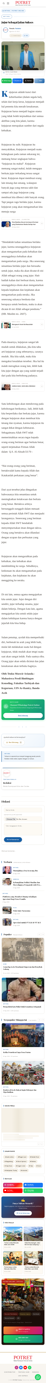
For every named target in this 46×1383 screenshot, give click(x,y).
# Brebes (33, 1161)
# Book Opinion (21, 1161)
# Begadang (9, 1161)
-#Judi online (9, 1157)
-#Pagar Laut (21, 1157)
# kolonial (24, 1170)
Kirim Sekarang (24, 1213)
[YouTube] (25, 1367)
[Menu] (8, 3)
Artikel (6, 16)
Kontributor (9, 1372)
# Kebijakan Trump (11, 1170)
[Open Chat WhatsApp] (38, 1377)
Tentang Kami (23, 1372)
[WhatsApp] (29, 1367)
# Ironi (38, 1166)
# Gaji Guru (8, 1166)
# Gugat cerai (20, 1166)
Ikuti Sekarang (23, 715)
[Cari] (4, 3)
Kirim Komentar (13, 840)
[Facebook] (21, 1367)
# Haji (31, 1166)
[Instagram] (16, 1367)
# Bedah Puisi (34, 1157)
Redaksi (18, 28)
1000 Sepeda (23, 1375)
